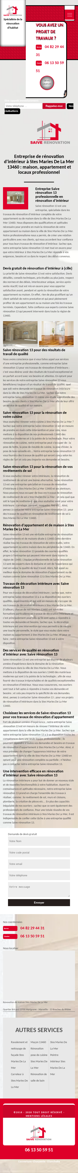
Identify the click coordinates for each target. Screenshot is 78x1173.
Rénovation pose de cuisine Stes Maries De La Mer (39, 1058)
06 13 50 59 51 (32, 936)
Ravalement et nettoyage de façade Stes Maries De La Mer (19, 1055)
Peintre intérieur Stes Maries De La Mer (57, 1065)
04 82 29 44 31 (32, 928)
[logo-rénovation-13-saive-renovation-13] (39, 1131)
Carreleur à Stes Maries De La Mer (19, 1081)
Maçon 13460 (38, 1042)
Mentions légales (39, 1116)
